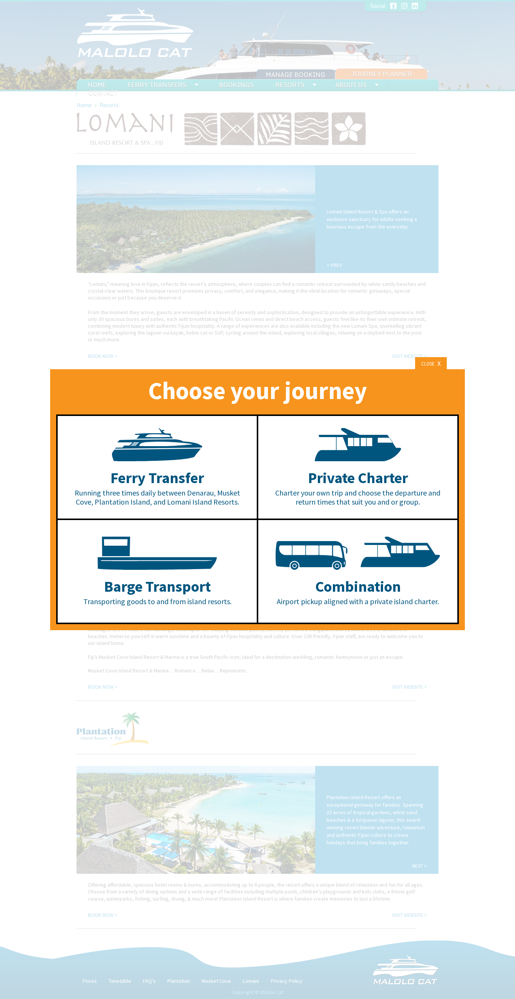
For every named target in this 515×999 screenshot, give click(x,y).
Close (431, 363)
